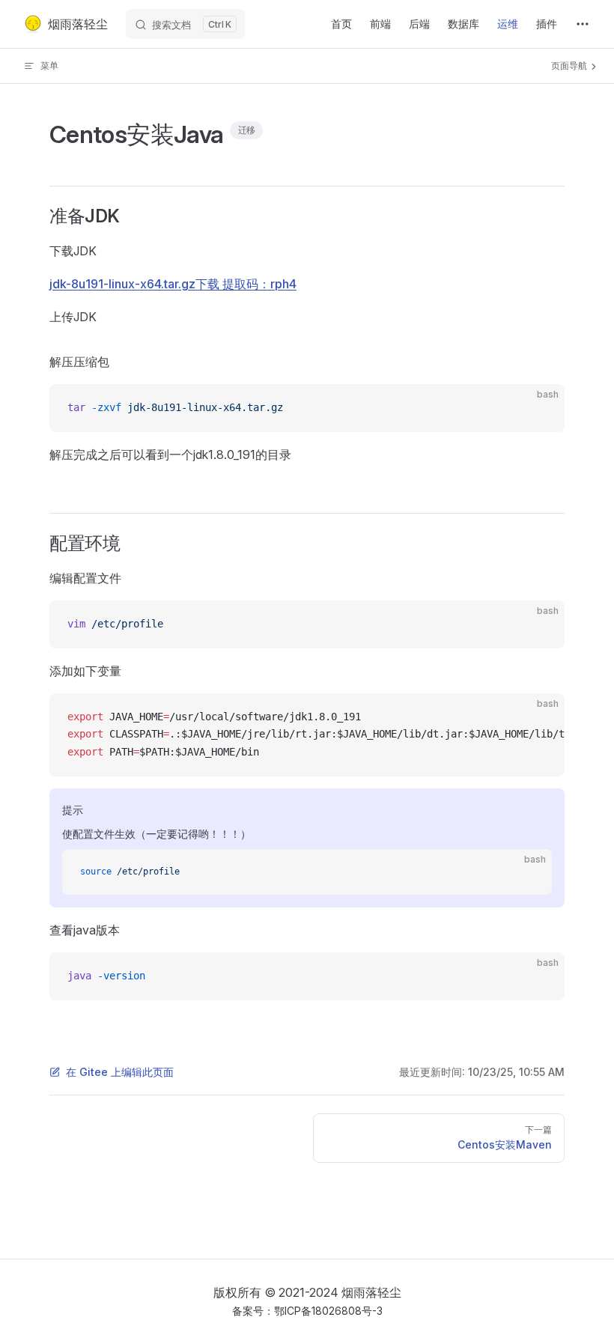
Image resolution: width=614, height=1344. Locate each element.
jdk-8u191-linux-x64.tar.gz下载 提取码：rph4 (173, 283)
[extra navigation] (582, 24)
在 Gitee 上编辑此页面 (120, 1071)
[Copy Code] (541, 408)
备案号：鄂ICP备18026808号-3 (307, 1310)
